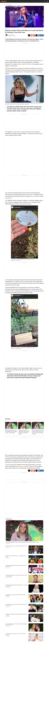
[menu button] (47, 1)
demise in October (34, 196)
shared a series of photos (23, 64)
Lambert (7, 464)
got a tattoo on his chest (22, 466)
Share (42, 35)
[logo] (4, 1)
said (33, 370)
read (22, 72)
